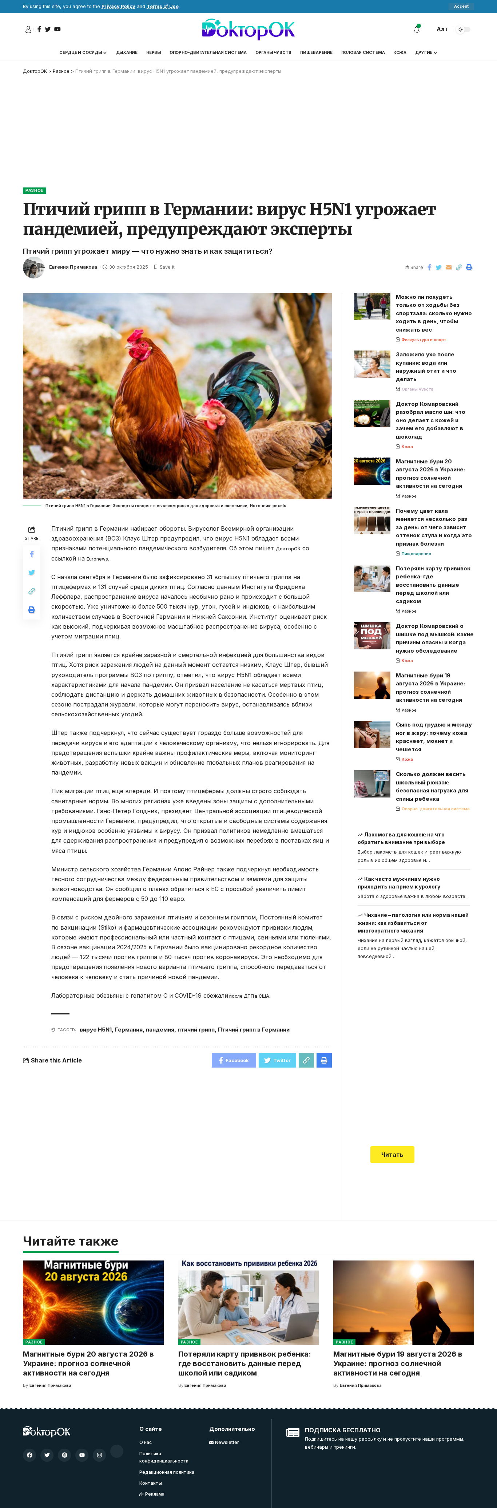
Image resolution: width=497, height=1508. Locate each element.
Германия (129, 1029)
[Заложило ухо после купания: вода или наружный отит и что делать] (372, 364)
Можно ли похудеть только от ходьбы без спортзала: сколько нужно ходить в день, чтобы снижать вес (434, 313)
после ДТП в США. (249, 996)
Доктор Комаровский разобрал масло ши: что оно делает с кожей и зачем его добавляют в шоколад (430, 420)
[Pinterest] (64, 1455)
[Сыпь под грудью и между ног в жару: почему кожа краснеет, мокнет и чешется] (372, 734)
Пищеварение (416, 553)
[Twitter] (46, 1455)
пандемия (160, 1029)
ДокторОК (288, 548)
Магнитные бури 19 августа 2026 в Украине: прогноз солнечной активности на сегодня (397, 1363)
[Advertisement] (248, 129)
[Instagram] (99, 1455)
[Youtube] (81, 1455)
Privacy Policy (118, 6)
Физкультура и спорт (424, 339)
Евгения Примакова (73, 267)
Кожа (407, 446)
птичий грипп (196, 1029)
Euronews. (98, 559)
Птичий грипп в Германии (254, 1029)
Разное (34, 190)
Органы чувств (418, 389)
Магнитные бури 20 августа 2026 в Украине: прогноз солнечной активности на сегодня (88, 1363)
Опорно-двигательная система (436, 808)
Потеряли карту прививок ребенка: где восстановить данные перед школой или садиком (433, 585)
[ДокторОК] (248, 29)
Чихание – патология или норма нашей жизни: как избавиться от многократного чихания (413, 923)
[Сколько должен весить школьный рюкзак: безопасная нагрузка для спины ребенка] (372, 783)
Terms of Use (163, 6)
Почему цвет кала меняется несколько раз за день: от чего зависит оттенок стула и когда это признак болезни (434, 527)
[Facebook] (29, 1455)
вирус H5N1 (96, 1029)
